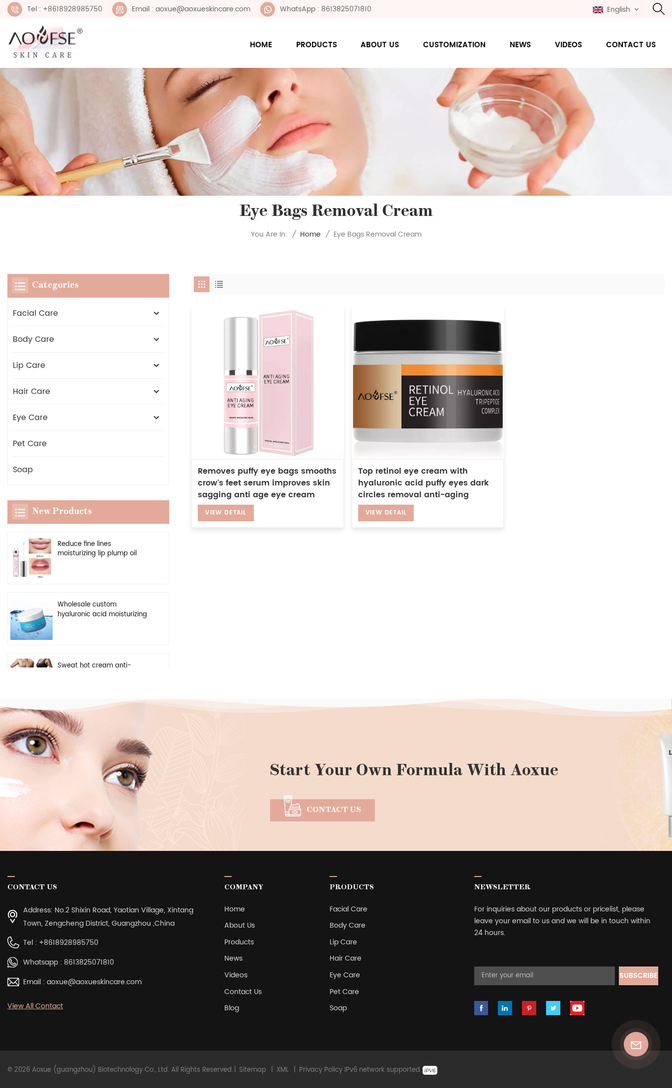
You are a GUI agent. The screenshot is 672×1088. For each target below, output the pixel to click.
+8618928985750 (68, 942)
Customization (454, 45)
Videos (568, 45)
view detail (225, 512)
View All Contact (35, 1006)
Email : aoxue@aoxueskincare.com (191, 9)
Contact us (631, 45)
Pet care (30, 443)
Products (316, 45)
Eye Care (30, 417)
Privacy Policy (320, 1070)
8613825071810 (89, 962)
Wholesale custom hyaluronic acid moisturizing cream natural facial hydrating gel (102, 609)
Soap (23, 469)
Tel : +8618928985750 (64, 9)
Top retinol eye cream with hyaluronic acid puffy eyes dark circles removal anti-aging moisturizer (423, 483)
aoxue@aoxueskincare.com (94, 982)
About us (380, 45)
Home (261, 45)
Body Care (33, 339)
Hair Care (31, 391)
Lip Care (29, 365)
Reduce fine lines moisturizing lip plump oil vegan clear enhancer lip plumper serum (98, 549)
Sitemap (252, 1070)
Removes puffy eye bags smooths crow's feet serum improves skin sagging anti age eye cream (267, 483)
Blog (231, 1008)
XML (282, 1070)
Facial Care (35, 313)
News (520, 45)
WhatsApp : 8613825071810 (325, 9)
